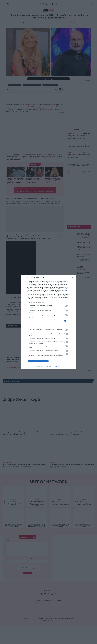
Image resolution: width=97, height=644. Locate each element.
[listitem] (48, 302)
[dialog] (48, 322)
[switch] (66, 306)
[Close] (73, 278)
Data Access (48, 366)
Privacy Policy (56, 366)
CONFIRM (38, 361)
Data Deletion (40, 366)
